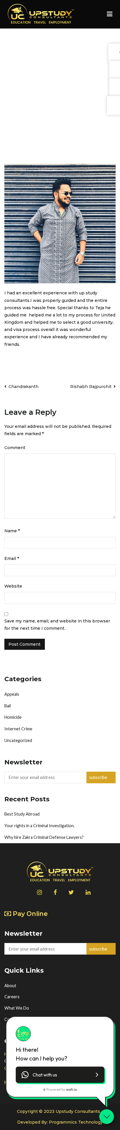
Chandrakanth (23, 386)
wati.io (71, 1089)
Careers (12, 996)
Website (13, 586)
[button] (60, 1075)
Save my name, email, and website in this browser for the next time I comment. (57, 624)
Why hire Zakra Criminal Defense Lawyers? (44, 837)
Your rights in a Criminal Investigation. (39, 825)
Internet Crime (18, 728)
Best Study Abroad (22, 814)
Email (11, 558)
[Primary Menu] (109, 14)
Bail (7, 705)
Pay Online (30, 913)
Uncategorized (18, 740)
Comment (14, 447)
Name (12, 530)
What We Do (16, 1008)
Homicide (13, 717)
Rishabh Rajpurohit (91, 386)
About (10, 985)
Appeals (11, 694)
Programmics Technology (76, 1122)
